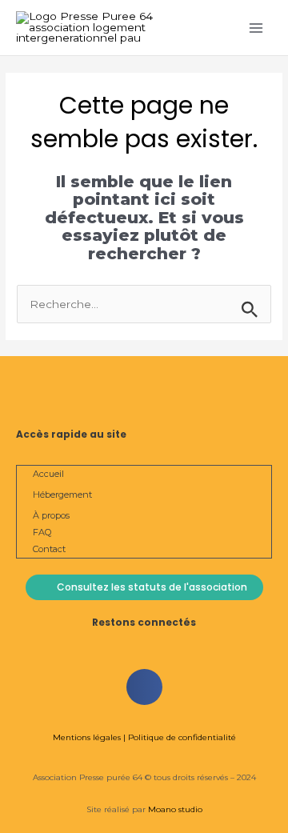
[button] (144, 687)
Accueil (48, 473)
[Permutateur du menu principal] (256, 27)
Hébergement (62, 494)
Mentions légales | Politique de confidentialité (144, 737)
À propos (51, 515)
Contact (49, 549)
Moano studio (174, 809)
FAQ (42, 532)
